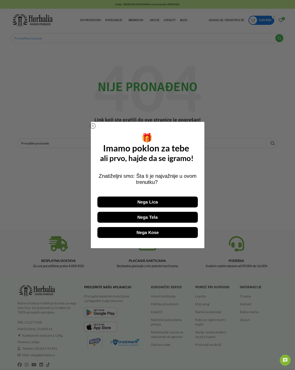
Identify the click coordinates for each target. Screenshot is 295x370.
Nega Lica (147, 202)
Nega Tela (147, 217)
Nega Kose (147, 232)
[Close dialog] (92, 126)
